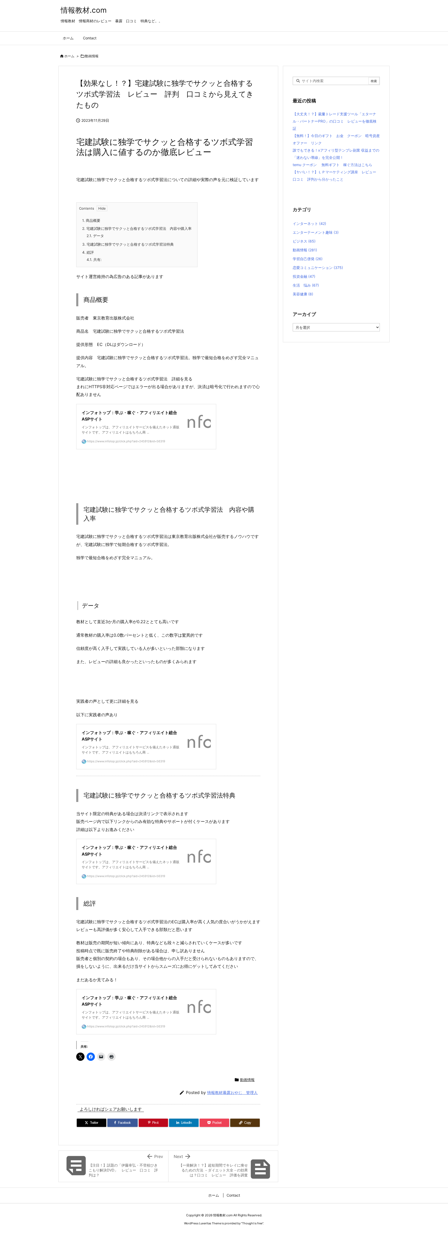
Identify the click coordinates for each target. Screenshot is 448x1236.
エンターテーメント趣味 (316, 232)
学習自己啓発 (308, 259)
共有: (94, 259)
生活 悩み (306, 285)
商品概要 (91, 220)
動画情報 (92, 56)
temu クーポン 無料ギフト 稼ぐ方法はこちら (332, 164)
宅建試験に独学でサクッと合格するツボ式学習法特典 (128, 244)
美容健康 (303, 294)
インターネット (309, 223)
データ (95, 235)
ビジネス (304, 241)
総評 (88, 252)
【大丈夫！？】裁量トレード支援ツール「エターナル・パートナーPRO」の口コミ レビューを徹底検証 (334, 121)
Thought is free (252, 1223)
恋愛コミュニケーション (318, 267)
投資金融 (304, 276)
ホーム (69, 56)
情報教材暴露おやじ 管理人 (232, 1092)
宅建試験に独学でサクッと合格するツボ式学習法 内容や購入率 (137, 228)
